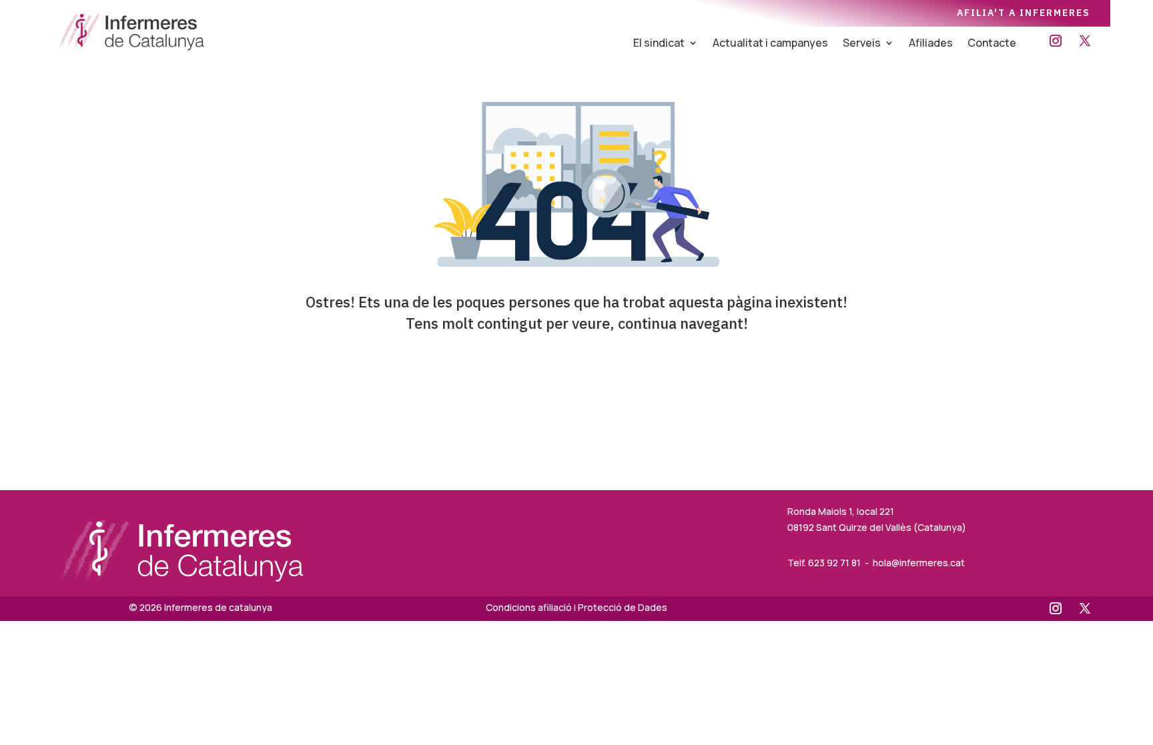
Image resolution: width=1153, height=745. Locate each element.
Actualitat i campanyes (770, 44)
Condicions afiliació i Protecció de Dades (576, 607)
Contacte (992, 44)
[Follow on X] (1085, 40)
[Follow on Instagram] (1056, 41)
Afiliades (931, 44)
